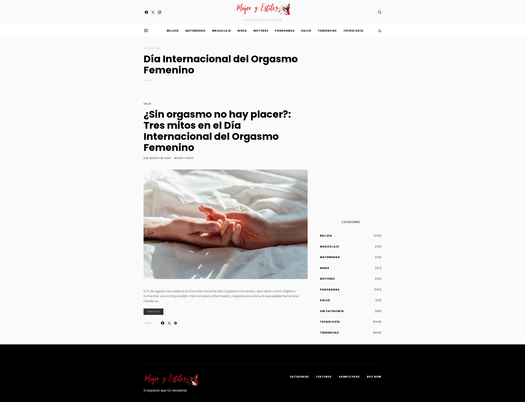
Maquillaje (221, 31)
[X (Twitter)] (153, 12)
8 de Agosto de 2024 (157, 158)
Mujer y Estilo (184, 158)
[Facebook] (146, 12)
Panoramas (284, 31)
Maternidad (195, 31)
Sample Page (349, 377)
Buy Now (374, 377)
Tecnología (353, 31)
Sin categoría (332, 311)
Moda (242, 31)
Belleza (173, 31)
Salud (306, 31)
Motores (260, 31)
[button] (379, 30)
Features (323, 377)
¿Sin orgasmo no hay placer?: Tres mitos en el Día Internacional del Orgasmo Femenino (217, 130)
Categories (299, 377)
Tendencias (327, 31)
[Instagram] (159, 12)
